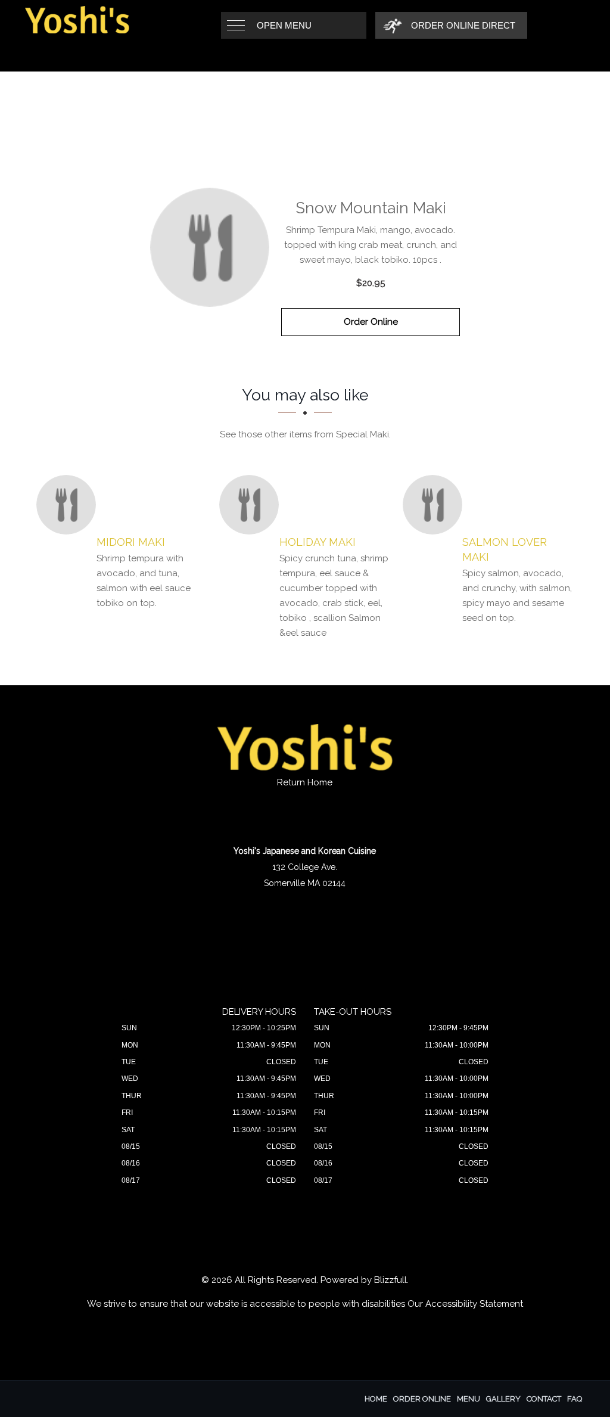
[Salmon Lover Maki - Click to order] (435, 505)
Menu (468, 1398)
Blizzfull (390, 1280)
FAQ (574, 1398)
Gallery (503, 1398)
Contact (544, 1398)
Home (376, 1398)
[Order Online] (209, 247)
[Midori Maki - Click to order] (69, 505)
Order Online (371, 321)
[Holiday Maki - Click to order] (252, 505)
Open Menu (284, 25)
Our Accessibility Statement (465, 1303)
